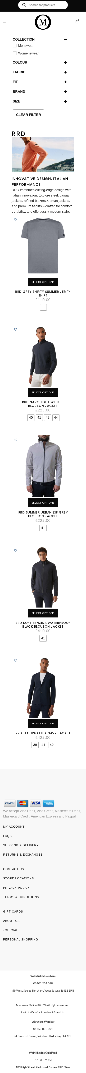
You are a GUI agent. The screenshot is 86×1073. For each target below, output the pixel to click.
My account (14, 826)
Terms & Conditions (21, 897)
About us (11, 920)
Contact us (13, 869)
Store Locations (18, 878)
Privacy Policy (16, 887)
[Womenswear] (14, 53)
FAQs (7, 836)
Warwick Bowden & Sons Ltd (47, 1012)
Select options (43, 281)
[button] (16, 219)
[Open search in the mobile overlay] (43, 5)
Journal (10, 930)
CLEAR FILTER (28, 115)
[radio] (43, 307)
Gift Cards (13, 911)
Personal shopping (20, 939)
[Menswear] (14, 45)
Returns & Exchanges (23, 854)
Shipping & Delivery (21, 845)
